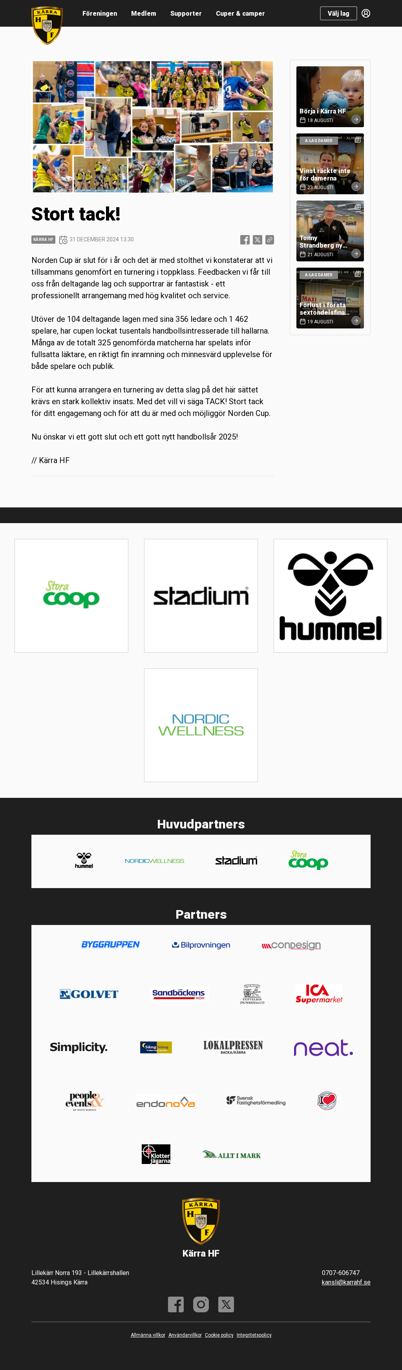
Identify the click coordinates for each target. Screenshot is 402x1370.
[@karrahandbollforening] (201, 1304)
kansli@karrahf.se (346, 1282)
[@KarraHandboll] (226, 1304)
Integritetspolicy (254, 1335)
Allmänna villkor (148, 1335)
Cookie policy (219, 1335)
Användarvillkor (185, 1335)
